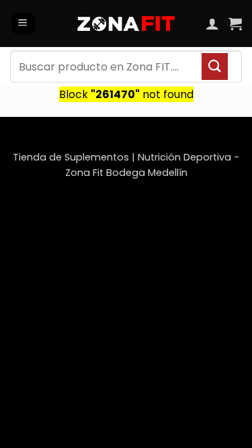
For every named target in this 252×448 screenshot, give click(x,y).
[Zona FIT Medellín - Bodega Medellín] (126, 23)
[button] (23, 24)
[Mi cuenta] (212, 23)
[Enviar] (215, 66)
